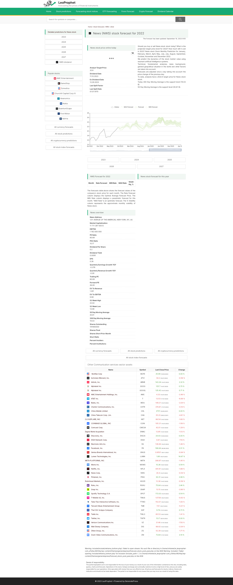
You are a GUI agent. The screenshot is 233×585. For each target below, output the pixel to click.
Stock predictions (63, 11)
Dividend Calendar (166, 11)
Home (48, 11)
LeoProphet (66, 2)
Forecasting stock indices (87, 11)
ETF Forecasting (110, 11)
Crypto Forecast (146, 11)
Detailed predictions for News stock (62, 32)
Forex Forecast (127, 11)
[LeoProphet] (50, 4)
